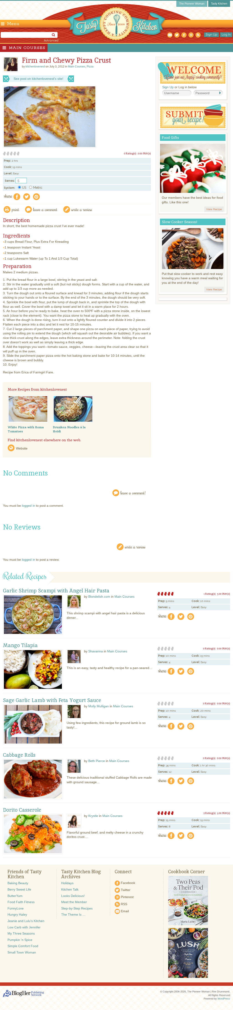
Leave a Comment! (133, 493)
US (24, 187)
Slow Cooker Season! (179, 222)
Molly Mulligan (98, 706)
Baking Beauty (18, 883)
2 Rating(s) (209, 813)
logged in (28, 505)
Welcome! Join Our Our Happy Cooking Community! (191, 73)
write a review (81, 209)
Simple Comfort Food (23, 946)
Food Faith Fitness (21, 902)
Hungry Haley (17, 914)
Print (15, 209)
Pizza (90, 66)
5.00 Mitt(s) (223, 593)
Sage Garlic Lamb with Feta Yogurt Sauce (52, 700)
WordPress (224, 998)
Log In (226, 34)
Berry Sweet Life (19, 889)
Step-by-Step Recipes (77, 908)
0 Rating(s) (130, 153)
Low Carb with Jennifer (24, 927)
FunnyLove (16, 908)
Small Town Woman (22, 952)
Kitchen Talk (70, 889)
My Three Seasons (21, 933)
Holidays (67, 883)
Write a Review (135, 547)
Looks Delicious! (73, 896)
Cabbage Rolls (19, 755)
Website (22, 448)
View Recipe (214, 209)
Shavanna (95, 651)
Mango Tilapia (20, 645)
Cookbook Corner (186, 872)
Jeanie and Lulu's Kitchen (26, 921)
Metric (37, 187)
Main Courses (27, 47)
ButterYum (15, 896)
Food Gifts (170, 137)
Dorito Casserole (22, 810)
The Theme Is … (73, 914)
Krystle (93, 816)
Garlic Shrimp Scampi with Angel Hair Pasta (56, 590)
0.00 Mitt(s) (144, 153)
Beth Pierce (96, 761)
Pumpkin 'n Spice (20, 940)
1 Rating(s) (210, 593)
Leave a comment (45, 209)
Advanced (51, 40)
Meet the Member (74, 902)
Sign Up (211, 34)
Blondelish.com (99, 596)
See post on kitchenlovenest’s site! (38, 78)
